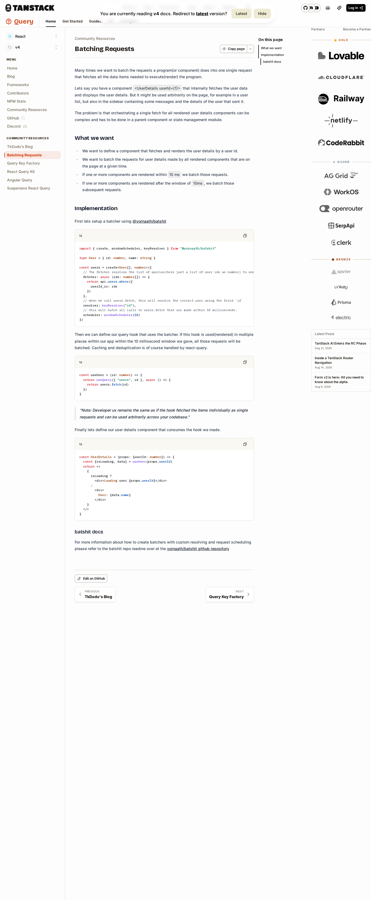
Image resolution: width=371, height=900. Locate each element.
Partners (318, 29)
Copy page (236, 49)
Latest (241, 13)
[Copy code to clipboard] (245, 235)
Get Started (72, 21)
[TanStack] (29, 8)
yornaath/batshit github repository (198, 548)
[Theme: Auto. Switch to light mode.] (327, 8)
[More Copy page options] (250, 49)
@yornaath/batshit (149, 221)
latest (202, 13)
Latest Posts (324, 334)
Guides (95, 21)
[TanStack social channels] (311, 8)
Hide (262, 13)
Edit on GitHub (94, 578)
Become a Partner (357, 29)
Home (51, 21)
